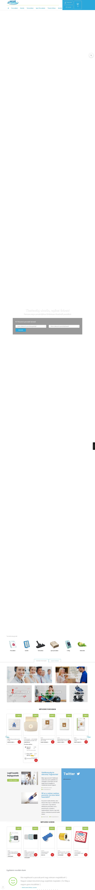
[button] (91, 55)
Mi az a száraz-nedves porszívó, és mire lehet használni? (51, 795)
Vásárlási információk (41, 660)
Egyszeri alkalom (29, 748)
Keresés (20, 330)
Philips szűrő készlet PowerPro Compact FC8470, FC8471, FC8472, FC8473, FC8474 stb (30, 852)
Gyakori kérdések (55, 660)
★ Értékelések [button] (93, 446)
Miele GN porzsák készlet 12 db (13, 740)
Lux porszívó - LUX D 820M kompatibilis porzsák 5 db (30, 740)
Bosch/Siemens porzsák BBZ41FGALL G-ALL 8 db (63, 740)
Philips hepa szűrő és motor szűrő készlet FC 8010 (13, 852)
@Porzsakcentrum (67, 779)
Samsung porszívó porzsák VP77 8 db (47, 740)
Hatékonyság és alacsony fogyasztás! (50, 773)
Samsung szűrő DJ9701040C (45, 852)
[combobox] (31, 326)
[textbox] (30, 326)
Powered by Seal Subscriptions (34, 757)
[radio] (25, 747)
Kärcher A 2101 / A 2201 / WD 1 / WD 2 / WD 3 (64, 852)
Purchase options (28, 744)
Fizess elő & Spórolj (30, 754)
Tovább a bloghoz (13, 780)
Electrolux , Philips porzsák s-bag (80, 740)
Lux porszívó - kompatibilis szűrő (78, 852)
